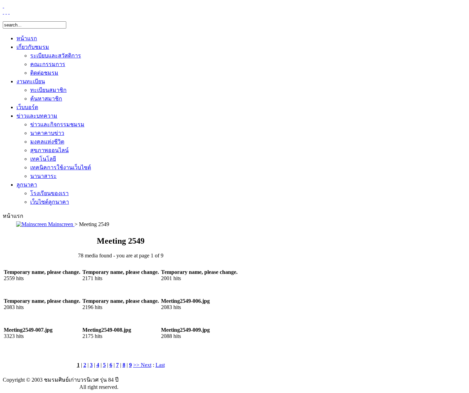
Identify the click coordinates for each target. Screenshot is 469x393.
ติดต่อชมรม (44, 73)
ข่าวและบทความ (36, 116)
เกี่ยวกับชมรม (32, 47)
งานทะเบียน (30, 81)
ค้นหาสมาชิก (46, 99)
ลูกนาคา (26, 185)
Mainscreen (61, 224)
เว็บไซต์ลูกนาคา (49, 202)
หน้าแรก (26, 38)
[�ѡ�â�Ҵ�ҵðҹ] (6, 12)
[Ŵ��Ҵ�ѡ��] (9, 12)
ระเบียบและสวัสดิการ (55, 56)
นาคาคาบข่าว (47, 133)
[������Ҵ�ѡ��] (3, 12)
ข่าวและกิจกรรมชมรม (57, 124)
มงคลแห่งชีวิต (47, 142)
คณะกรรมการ (47, 64)
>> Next (142, 365)
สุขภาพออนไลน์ (49, 150)
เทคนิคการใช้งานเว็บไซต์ (60, 167)
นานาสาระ (43, 176)
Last (160, 365)
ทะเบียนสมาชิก (48, 90)
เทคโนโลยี (43, 159)
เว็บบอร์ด (27, 107)
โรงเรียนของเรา (49, 193)
